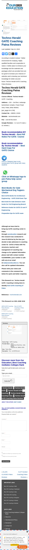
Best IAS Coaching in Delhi (10, 486)
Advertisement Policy (11, 520)
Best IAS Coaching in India (10, 492)
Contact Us (8, 525)
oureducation (12, 234)
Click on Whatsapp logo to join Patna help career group (14, 178)
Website (3, 446)
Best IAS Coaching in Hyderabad (11, 489)
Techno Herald (7, 388)
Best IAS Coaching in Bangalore (11, 497)
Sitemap (7, 528)
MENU (14, 15)
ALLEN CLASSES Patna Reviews (7, 474)
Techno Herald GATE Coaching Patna (13, 394)
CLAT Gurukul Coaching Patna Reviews (22, 474)
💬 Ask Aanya (22, 547)
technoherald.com (16, 295)
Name (3, 433)
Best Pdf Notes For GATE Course (13, 135)
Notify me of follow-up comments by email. (12, 453)
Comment (4, 419)
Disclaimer (8, 523)
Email (3, 440)
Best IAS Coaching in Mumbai (11, 503)
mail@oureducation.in (11, 263)
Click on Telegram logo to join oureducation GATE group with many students (13, 163)
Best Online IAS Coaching (10, 494)
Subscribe (7, 381)
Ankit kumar (17, 402)
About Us (8, 517)
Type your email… (7, 373)
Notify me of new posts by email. (10, 456)
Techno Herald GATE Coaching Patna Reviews (12, 41)
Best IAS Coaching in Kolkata (11, 500)
